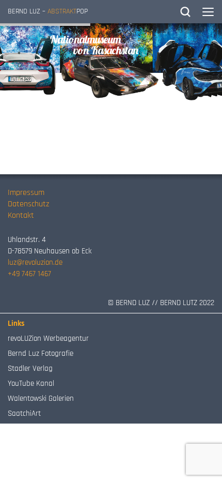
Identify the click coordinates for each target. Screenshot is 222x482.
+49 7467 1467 (29, 274)
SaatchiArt (24, 413)
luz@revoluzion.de (35, 262)
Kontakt (21, 215)
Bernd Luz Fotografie (40, 353)
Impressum (26, 192)
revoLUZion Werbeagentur (48, 338)
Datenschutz (28, 204)
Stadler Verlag (30, 368)
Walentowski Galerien (41, 398)
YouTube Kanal (31, 383)
